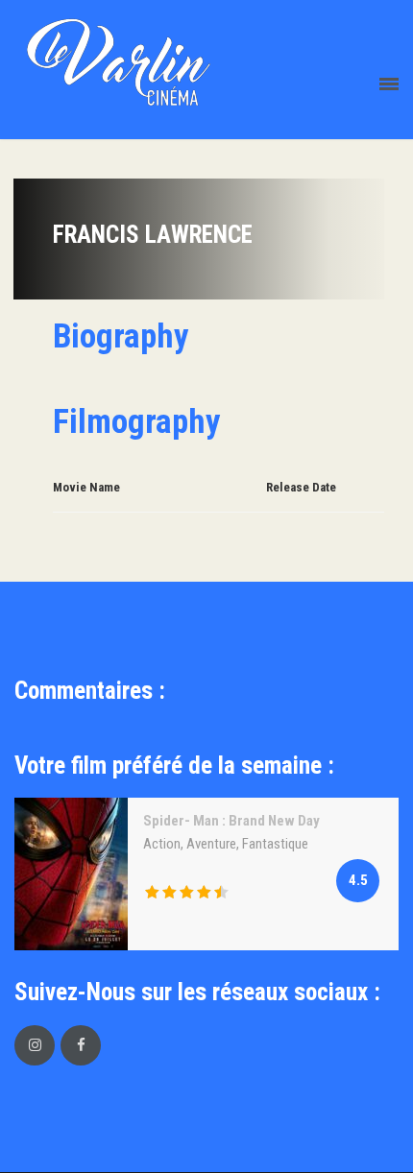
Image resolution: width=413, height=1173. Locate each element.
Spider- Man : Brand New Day (231, 820)
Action (162, 843)
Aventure (211, 843)
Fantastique (275, 843)
